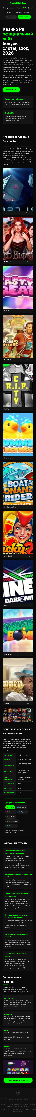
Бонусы (26, 12)
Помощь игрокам (8, 8)
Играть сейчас (11, 89)
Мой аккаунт (11, 17)
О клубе (30, 8)
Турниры (10, 12)
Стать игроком (24, 17)
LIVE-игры (18, 12)
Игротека (21, 8)
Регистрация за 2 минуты (18, 1080)
